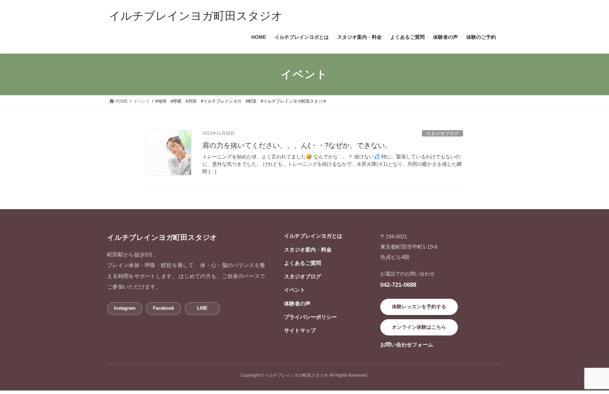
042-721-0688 (398, 284)
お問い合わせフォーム (406, 344)
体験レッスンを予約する (419, 306)
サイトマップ (300, 330)
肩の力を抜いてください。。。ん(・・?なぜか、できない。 (297, 145)
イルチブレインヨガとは (313, 236)
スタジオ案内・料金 (308, 250)
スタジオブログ (442, 133)
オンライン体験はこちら (419, 327)
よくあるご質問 (302, 263)
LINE (202, 308)
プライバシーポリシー (310, 317)
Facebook (163, 308)
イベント (294, 290)
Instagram (125, 308)
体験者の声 (297, 304)
